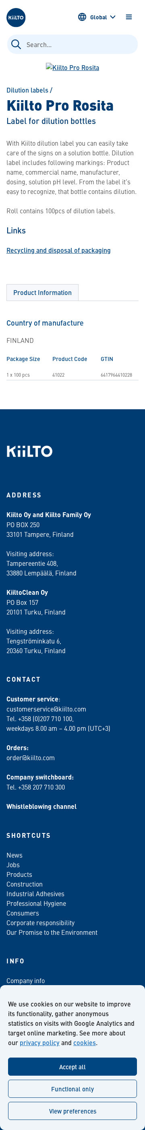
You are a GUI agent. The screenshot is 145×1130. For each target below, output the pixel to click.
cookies (84, 1042)
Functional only (72, 1089)
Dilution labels (27, 90)
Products (19, 874)
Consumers (22, 912)
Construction (24, 883)
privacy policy (40, 1042)
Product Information (42, 292)
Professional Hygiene (36, 903)
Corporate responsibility (40, 922)
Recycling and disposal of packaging (58, 250)
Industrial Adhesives (35, 893)
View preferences (72, 1111)
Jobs (13, 864)
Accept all (72, 1066)
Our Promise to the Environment (51, 932)
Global (98, 17)
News (14, 854)
